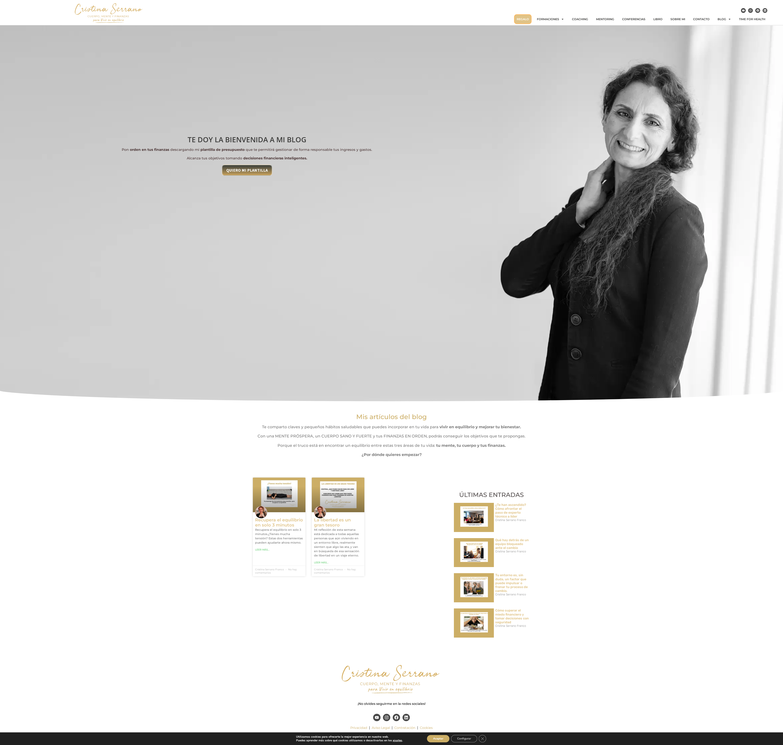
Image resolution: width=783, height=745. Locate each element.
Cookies (426, 728)
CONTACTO (701, 19)
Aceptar (438, 739)
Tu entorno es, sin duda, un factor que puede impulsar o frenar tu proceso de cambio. (511, 583)
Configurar (464, 739)
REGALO (523, 19)
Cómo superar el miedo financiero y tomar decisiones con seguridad (512, 616)
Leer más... (262, 549)
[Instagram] (750, 10)
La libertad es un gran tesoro (332, 522)
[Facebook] (757, 10)
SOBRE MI (677, 19)
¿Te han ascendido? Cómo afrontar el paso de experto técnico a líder (510, 511)
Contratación (404, 728)
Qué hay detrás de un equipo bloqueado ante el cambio (512, 544)
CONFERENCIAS (633, 19)
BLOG (722, 19)
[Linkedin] (765, 10)
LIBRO (657, 19)
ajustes (397, 740)
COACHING (580, 19)
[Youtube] (743, 10)
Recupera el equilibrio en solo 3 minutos (279, 522)
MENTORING (605, 19)
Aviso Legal (381, 728)
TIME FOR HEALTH (752, 19)
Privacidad (358, 728)
